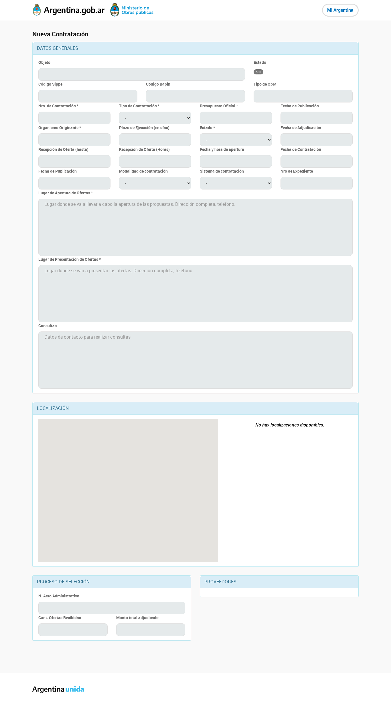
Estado (260, 62)
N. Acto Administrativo (58, 596)
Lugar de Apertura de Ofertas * (65, 192)
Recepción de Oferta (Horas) (144, 149)
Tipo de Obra (265, 84)
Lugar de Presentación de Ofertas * (69, 259)
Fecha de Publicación (300, 105)
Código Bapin (158, 84)
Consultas (47, 325)
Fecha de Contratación (301, 149)
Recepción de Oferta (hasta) (63, 149)
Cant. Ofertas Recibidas (59, 617)
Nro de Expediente (297, 171)
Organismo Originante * (59, 127)
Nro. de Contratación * (58, 105)
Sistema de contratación (222, 171)
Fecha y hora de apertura (222, 149)
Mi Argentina (340, 10)
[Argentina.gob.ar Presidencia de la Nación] (68, 10)
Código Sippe (50, 84)
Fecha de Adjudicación (301, 127)
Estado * (207, 127)
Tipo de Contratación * (139, 105)
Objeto (44, 62)
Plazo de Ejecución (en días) (144, 127)
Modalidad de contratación (143, 171)
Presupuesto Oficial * (219, 105)
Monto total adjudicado (137, 617)
